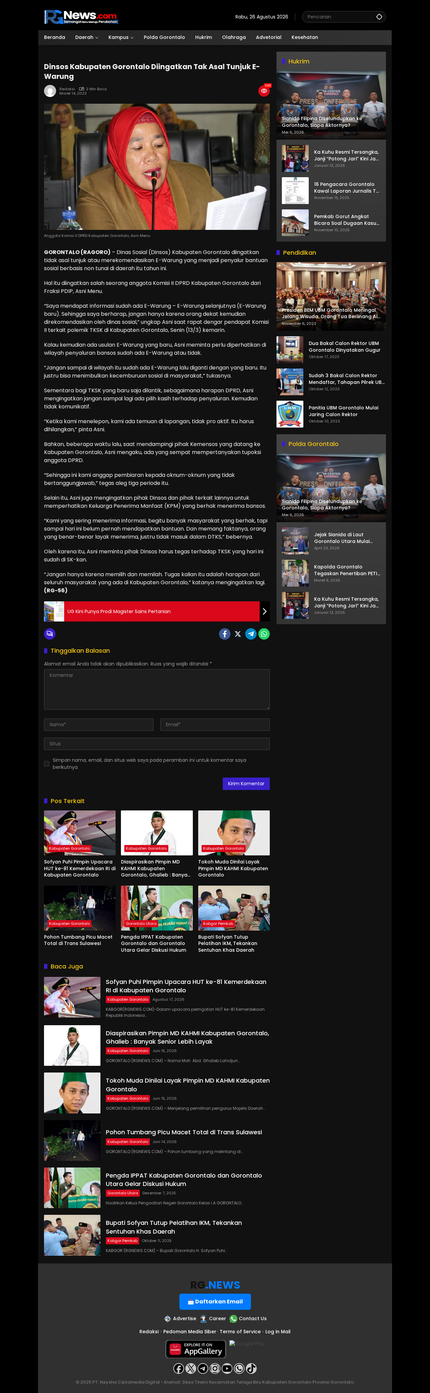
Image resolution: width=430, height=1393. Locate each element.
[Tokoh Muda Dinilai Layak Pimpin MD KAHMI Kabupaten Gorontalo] (234, 832)
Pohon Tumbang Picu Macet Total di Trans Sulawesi (78, 940)
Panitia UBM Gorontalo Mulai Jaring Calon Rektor (343, 411)
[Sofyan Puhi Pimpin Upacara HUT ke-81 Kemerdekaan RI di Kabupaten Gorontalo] (80, 832)
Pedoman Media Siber (189, 1331)
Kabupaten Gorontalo (69, 848)
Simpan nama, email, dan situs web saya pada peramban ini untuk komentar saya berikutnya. (149, 763)
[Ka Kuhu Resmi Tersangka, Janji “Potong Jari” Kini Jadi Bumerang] (295, 158)
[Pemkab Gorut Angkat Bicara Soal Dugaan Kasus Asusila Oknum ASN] (295, 222)
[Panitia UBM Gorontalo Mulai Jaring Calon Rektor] (289, 414)
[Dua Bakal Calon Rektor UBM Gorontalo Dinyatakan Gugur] (289, 349)
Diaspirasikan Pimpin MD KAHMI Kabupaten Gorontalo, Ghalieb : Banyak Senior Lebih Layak (155, 869)
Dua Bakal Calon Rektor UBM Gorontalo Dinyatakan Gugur (345, 347)
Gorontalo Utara (141, 923)
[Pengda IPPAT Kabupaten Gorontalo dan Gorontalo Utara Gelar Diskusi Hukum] (156, 908)
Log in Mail (278, 1331)
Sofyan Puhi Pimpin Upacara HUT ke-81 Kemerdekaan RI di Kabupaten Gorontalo (80, 868)
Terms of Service (240, 1331)
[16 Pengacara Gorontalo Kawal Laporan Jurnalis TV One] (295, 190)
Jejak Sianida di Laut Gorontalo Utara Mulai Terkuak (342, 538)
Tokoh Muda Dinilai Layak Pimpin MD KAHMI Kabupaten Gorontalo (233, 868)
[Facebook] (224, 634)
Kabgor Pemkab (218, 923)
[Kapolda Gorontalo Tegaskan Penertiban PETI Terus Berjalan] (295, 573)
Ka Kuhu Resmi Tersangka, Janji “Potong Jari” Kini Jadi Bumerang (347, 155)
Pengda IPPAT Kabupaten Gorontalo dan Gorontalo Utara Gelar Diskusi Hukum (153, 943)
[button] (379, 16)
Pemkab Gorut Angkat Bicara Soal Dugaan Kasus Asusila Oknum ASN (346, 220)
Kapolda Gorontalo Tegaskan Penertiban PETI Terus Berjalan (345, 570)
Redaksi (67, 89)
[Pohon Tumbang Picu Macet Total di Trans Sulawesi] (80, 908)
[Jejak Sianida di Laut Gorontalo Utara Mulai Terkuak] (295, 541)
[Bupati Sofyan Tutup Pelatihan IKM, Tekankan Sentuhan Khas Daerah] (234, 908)
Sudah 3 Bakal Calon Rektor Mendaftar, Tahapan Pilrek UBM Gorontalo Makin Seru (347, 379)
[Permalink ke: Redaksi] (51, 91)
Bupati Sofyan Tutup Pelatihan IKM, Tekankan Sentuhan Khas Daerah (227, 943)
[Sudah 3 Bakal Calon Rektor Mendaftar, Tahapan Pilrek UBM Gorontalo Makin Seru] (289, 381)
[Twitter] (238, 634)
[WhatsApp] (264, 634)
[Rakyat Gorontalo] (81, 16)
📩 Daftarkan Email (215, 1301)
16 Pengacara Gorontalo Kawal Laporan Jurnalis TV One (346, 187)
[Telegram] (251, 634)
